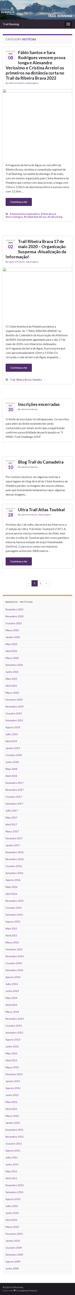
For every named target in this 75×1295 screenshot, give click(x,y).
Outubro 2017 (13, 796)
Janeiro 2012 (12, 1122)
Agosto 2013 (12, 1039)
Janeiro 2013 (12, 1081)
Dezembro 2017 (14, 782)
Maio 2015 (11, 928)
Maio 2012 (11, 1101)
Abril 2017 (11, 824)
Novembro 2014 (14, 956)
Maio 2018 (11, 768)
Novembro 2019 (14, 706)
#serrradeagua (14, 216)
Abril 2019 (11, 741)
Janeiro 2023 (12, 637)
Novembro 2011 (14, 1136)
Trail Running (11, 24)
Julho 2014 (11, 984)
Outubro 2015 (13, 907)
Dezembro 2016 (14, 852)
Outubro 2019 (13, 713)
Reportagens (32, 83)
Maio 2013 (11, 1053)
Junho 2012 (12, 1095)
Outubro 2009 (13, 1247)
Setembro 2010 (14, 1192)
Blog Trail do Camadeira (41, 461)
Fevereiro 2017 (14, 838)
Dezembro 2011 (14, 1129)
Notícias (21, 83)
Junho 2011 (12, 1164)
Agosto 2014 (12, 977)
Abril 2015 (11, 935)
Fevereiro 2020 (14, 699)
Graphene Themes (28, 1290)
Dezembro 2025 (14, 609)
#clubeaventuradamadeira (25, 213)
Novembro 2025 (14, 616)
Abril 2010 (11, 1219)
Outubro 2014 (13, 963)
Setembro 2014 (14, 970)
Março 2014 (12, 1011)
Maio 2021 (11, 678)
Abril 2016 (11, 893)
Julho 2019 (11, 734)
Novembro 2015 (14, 900)
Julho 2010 (11, 1206)
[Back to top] (66, 1286)
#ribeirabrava (48, 213)
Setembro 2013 (14, 1032)
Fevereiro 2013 (14, 1074)
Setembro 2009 (14, 1254)
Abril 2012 (11, 1108)
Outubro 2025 (13, 623)
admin (12, 83)
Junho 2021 (12, 671)
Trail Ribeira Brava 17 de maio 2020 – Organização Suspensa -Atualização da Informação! (36, 249)
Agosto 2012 (12, 1088)
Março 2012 (12, 1115)
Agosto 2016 (12, 879)
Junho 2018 (12, 762)
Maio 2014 (11, 997)
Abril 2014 (11, 1004)
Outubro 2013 (13, 1025)
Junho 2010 (12, 1212)
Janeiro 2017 (12, 845)
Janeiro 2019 (12, 748)
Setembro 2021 (14, 664)
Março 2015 (12, 942)
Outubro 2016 (13, 866)
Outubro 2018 (13, 755)
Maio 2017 (11, 817)
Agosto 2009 (12, 1261)
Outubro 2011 (13, 1143)
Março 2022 (12, 657)
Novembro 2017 (14, 789)
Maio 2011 (11, 1171)
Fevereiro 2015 (14, 949)
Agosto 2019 (12, 727)
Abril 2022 (11, 651)
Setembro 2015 (14, 914)
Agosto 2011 (12, 1150)
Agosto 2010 (12, 1199)
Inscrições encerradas (39, 404)
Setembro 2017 (14, 803)
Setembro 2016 (14, 873)
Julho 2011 (11, 1157)
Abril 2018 (11, 775)
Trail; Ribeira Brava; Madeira (26, 379)
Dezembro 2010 (14, 1185)
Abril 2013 (11, 1060)
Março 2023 (12, 630)
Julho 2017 (11, 810)
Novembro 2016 (14, 859)
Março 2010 (12, 1226)
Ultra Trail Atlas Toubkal (41, 509)
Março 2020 (12, 692)
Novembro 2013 (14, 1018)
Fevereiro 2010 (14, 1233)
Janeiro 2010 (12, 1240)
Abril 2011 (11, 1178)
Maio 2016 (11, 886)
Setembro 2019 (14, 720)
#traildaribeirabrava (35, 216)
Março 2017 (12, 831)
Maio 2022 (11, 644)
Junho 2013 (12, 1046)
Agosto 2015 (12, 921)
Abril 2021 (11, 685)
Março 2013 (12, 1067)
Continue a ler (18, 201)
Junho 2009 (12, 1268)
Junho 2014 (12, 990)
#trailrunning (55, 216)
